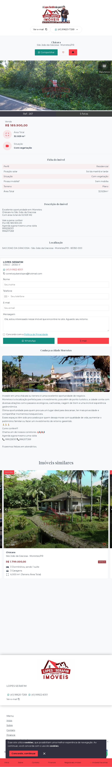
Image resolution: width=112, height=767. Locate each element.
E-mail (83, 341)
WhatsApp (30, 341)
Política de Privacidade (36, 334)
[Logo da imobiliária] (56, 669)
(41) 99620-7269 (66, 29)
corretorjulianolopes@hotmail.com (24, 273)
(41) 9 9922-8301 (14, 269)
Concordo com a (27, 334)
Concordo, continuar (23, 753)
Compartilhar (48, 52)
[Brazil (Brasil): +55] (6, 296)
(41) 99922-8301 (39, 694)
